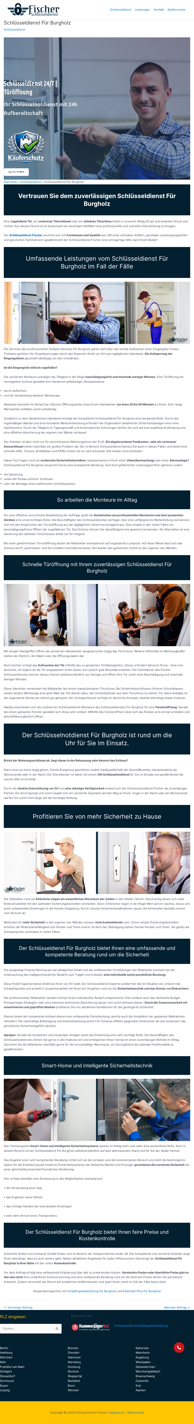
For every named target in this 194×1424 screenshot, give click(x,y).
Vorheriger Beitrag (18, 1307)
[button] (179, 1347)
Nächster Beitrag (177, 1307)
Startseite (10, 182)
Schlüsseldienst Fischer (25, 235)
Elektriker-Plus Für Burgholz (142, 1291)
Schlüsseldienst (120, 9)
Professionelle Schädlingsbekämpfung (141, 1325)
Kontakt (159, 9)
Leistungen (142, 9)
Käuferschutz (176, 9)
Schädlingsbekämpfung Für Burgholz (92, 1291)
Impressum (117, 1412)
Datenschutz (135, 1412)
